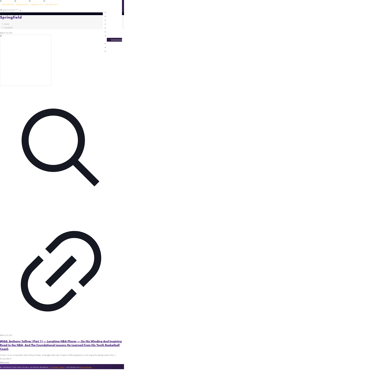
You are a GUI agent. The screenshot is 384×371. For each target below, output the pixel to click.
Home (6, 24)
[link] (20, 10)
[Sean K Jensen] (29, 4)
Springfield (8, 27)
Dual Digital (86, 367)
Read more (4, 362)
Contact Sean (57, 367)
